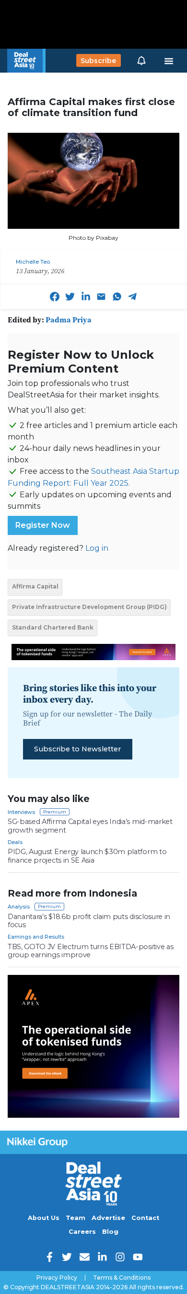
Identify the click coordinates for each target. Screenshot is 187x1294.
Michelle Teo (33, 261)
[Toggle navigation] (168, 60)
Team (75, 1217)
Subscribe (98, 60)
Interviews (21, 812)
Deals (15, 842)
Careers (82, 1231)
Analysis (19, 906)
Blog (110, 1231)
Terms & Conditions (122, 1278)
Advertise (108, 1217)
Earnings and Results (36, 936)
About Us (43, 1217)
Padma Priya (69, 319)
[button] (141, 60)
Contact (145, 1217)
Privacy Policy (56, 1278)
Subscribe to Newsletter (77, 749)
